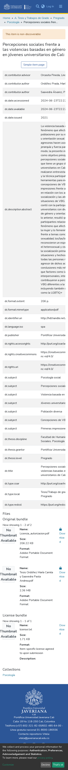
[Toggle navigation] (60, 6)
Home (6, 18)
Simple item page (34, 65)
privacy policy (44, 757)
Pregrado (59, 18)
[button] (43, 6)
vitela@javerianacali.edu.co (34, 738)
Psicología (13, 22)
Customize (8, 764)
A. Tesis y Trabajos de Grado (31, 18)
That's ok (58, 764)
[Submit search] (37, 6)
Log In (50, 6)
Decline (45, 764)
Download (62, 629)
